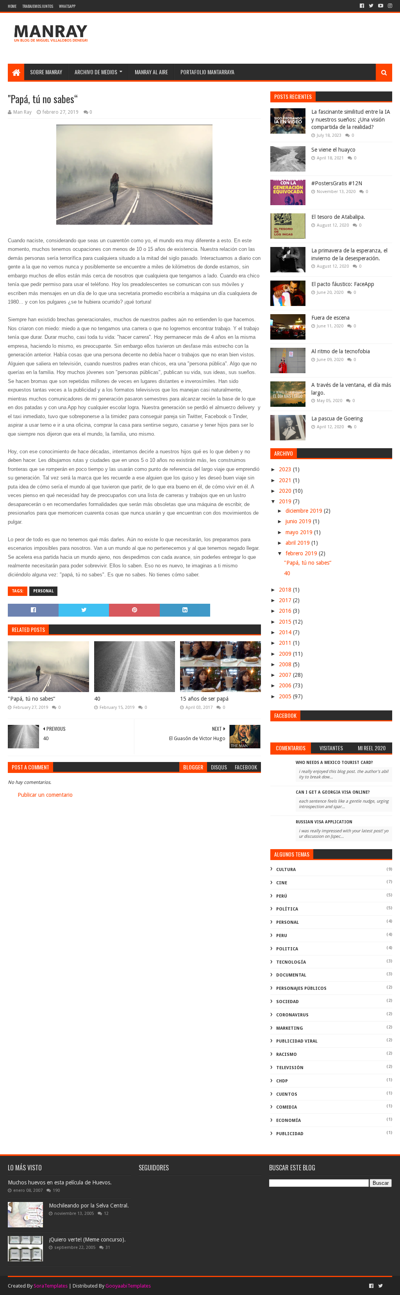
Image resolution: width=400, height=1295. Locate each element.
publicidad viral (297, 1041)
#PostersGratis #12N (336, 183)
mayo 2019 (300, 532)
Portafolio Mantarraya (207, 72)
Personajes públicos (301, 988)
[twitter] (371, 6)
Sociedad (287, 1001)
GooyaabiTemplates (128, 1286)
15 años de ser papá (204, 699)
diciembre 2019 (305, 511)
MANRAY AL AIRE (151, 72)
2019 (286, 501)
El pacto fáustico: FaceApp (342, 284)
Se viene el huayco (333, 150)
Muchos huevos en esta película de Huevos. (60, 1182)
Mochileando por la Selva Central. (89, 1205)
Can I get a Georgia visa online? (333, 792)
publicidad (290, 1133)
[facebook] (362, 6)
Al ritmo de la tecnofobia (340, 351)
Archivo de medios (96, 72)
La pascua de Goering (337, 418)
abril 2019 (298, 543)
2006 (286, 685)
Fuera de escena (330, 318)
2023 (286, 469)
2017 (286, 600)
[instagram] (389, 6)
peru (281, 935)
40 (97, 699)
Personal (43, 591)
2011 (286, 643)
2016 (286, 611)
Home (12, 6)
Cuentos (286, 1094)
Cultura (286, 869)
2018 (286, 590)
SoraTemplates (51, 1286)
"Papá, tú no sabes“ (31, 699)
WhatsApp (67, 6)
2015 (286, 622)
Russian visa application (324, 822)
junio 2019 (299, 521)
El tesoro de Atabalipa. (338, 217)
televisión (290, 1067)
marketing (289, 1028)
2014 (286, 632)
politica (287, 949)
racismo (286, 1054)
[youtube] (381, 6)
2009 (286, 654)
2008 (286, 664)
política (287, 909)
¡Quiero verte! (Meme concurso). (87, 1239)
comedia (286, 1107)
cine (281, 882)
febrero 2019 (302, 553)
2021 (286, 480)
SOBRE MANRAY (46, 72)
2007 (286, 675)
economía (288, 1120)
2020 (286, 491)
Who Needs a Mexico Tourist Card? (334, 762)
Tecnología (291, 962)
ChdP (282, 1081)
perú (281, 896)
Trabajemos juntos (37, 6)
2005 (286, 696)
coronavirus (292, 1015)
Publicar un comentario (45, 795)
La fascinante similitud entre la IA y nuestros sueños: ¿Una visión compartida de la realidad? (350, 119)
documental (291, 975)
